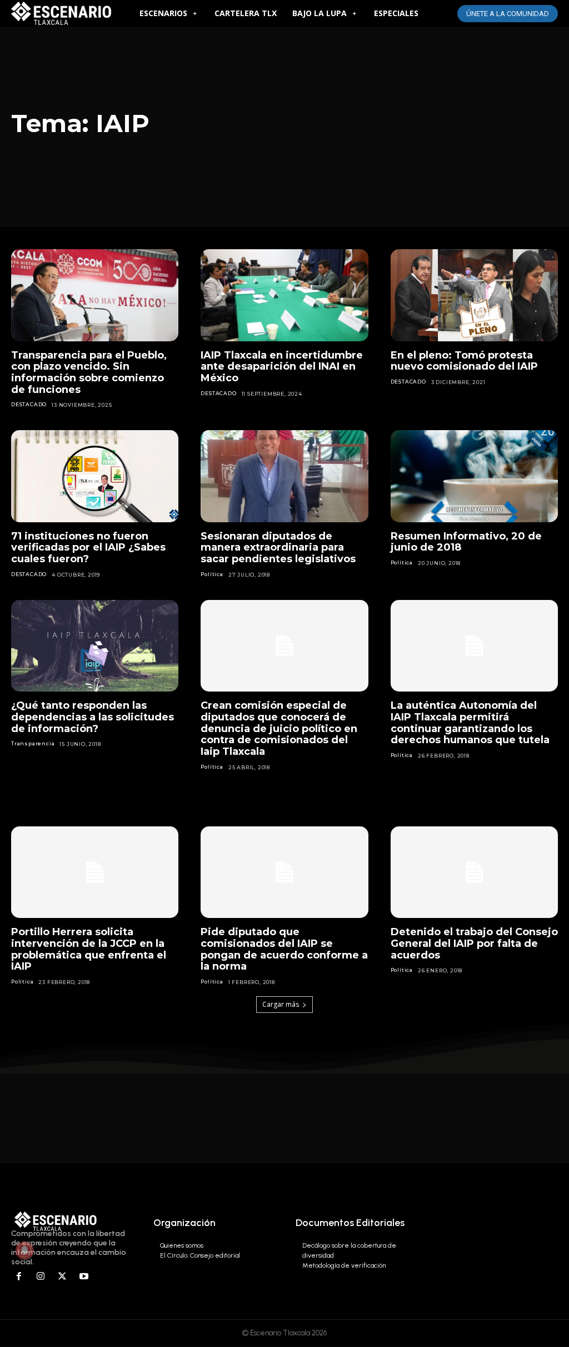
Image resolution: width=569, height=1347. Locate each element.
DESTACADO (29, 404)
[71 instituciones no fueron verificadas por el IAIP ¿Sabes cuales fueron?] (94, 476)
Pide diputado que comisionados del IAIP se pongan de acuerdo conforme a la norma (284, 949)
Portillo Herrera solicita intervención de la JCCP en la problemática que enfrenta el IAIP (88, 949)
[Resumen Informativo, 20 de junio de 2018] (474, 476)
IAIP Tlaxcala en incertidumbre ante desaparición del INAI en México (282, 366)
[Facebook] (19, 1277)
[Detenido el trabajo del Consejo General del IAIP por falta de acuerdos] (474, 872)
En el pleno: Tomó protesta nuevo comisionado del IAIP (464, 361)
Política (212, 574)
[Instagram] (41, 1277)
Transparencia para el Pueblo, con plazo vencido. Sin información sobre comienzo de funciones (89, 372)
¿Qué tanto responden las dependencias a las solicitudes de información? (92, 716)
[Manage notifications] (24, 1250)
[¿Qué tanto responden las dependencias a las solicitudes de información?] (94, 646)
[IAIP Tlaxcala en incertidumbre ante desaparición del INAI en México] (284, 295)
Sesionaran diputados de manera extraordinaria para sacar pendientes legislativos (278, 547)
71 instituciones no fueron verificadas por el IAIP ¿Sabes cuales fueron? (88, 547)
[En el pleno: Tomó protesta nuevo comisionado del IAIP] (474, 295)
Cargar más (280, 1004)
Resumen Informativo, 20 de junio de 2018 (466, 542)
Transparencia (32, 743)
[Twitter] (62, 1277)
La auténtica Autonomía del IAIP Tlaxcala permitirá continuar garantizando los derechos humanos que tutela (470, 722)
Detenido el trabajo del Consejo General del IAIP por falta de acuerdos (474, 943)
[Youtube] (84, 1277)
